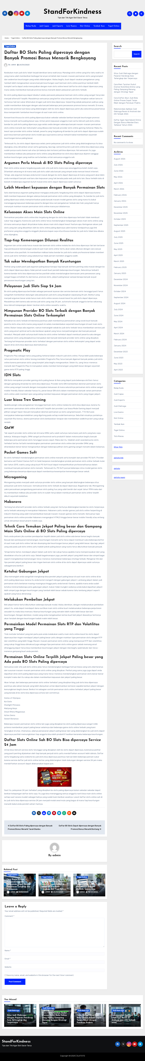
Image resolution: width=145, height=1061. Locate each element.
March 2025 (119, 261)
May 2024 (118, 321)
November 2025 (121, 213)
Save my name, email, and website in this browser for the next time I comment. (40, 975)
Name (8, 950)
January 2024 (120, 346)
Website (8, 967)
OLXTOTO (81, 1056)
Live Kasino (71, 26)
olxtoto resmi (119, 477)
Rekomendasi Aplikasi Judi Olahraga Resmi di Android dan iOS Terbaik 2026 (127, 111)
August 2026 (119, 159)
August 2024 (119, 303)
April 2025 (118, 255)
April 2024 (118, 327)
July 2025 (118, 237)
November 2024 (121, 285)
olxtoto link (118, 458)
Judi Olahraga (120, 406)
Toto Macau (119, 436)
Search (118, 46)
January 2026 (120, 201)
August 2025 (119, 231)
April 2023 (118, 370)
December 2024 (121, 279)
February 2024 (120, 340)
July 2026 (118, 165)
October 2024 (120, 291)
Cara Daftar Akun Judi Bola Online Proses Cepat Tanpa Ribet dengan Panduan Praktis (127, 100)
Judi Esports (57, 26)
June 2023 (118, 358)
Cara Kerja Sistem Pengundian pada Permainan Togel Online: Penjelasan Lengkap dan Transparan (19, 884)
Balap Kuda (31, 26)
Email (7, 959)
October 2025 (120, 219)
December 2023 (121, 352)
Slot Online (85, 26)
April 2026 (118, 183)
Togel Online (113, 26)
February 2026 (120, 195)
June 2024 (118, 315)
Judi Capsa (44, 26)
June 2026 (118, 171)
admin (13, 65)
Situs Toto (118, 447)
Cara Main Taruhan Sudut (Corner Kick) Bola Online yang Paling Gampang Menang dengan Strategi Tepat (54, 1018)
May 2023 (118, 364)
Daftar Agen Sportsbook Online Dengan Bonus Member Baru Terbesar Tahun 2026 (127, 122)
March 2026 (119, 189)
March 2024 (119, 334)
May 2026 (118, 177)
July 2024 (118, 309)
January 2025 (120, 273)
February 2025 (120, 267)
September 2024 (121, 297)
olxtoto (117, 468)
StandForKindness (73, 12)
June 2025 (118, 243)
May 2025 (118, 249)
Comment (9, 916)
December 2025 (121, 207)
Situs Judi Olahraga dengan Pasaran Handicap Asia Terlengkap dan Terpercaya (126, 75)
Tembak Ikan (99, 26)
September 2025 (121, 225)
